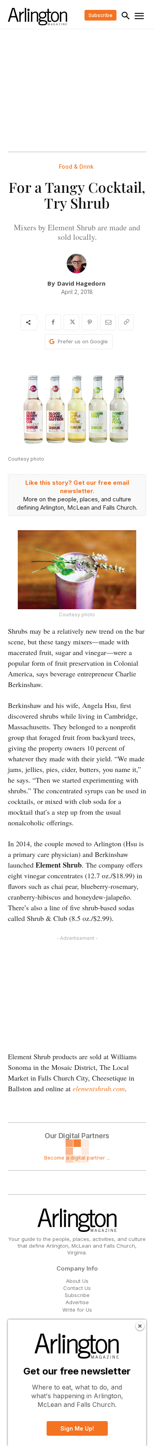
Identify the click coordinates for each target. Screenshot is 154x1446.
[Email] (108, 322)
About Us (77, 1281)
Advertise (77, 1302)
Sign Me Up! (77, 1428)
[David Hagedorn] (76, 263)
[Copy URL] (126, 322)
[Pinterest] (90, 322)
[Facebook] (53, 322)
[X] (71, 322)
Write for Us (77, 1310)
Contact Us (77, 1288)
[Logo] (37, 16)
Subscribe (77, 1295)
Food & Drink (76, 166)
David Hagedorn (81, 283)
